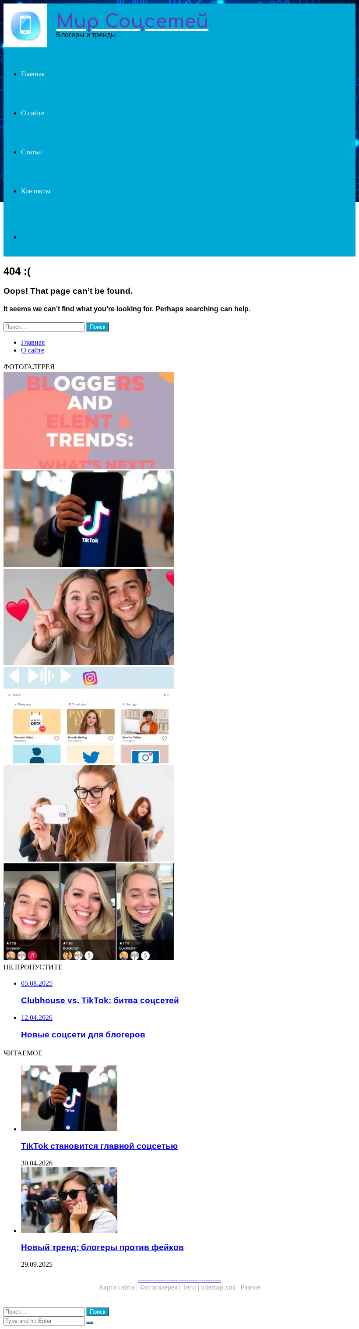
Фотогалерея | (160, 1287)
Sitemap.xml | (220, 1287)
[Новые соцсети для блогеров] (179, 716)
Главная (33, 74)
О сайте (32, 113)
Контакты (35, 191)
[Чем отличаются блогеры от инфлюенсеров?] (179, 814)
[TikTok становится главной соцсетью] (179, 519)
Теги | (191, 1287)
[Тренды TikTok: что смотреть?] (179, 618)
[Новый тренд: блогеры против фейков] (188, 1201)
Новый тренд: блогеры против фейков (102, 1247)
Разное (250, 1287)
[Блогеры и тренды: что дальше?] (179, 421)
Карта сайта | (119, 1287)
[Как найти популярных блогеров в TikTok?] (179, 912)
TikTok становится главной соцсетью (99, 1146)
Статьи (31, 152)
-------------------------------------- (179, 1279)
